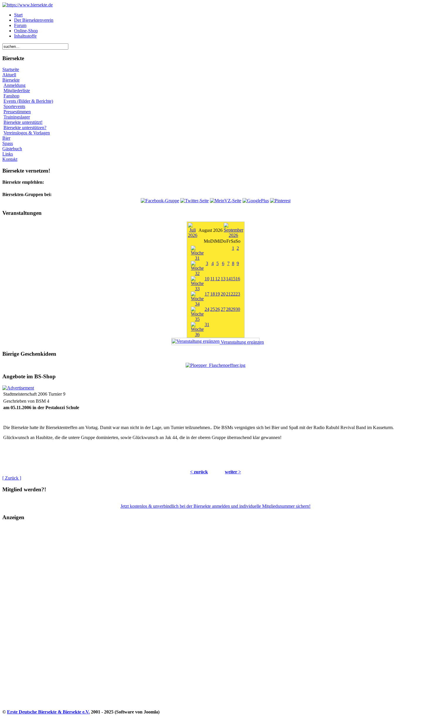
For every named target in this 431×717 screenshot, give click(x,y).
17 (207, 293)
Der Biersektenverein (33, 20)
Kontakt (9, 159)
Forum (20, 25)
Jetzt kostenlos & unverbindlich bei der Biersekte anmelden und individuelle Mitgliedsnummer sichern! (215, 506)
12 (217, 278)
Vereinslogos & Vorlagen (27, 132)
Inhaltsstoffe (25, 35)
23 (237, 293)
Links (7, 153)
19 (217, 293)
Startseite (10, 69)
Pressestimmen (17, 111)
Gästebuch (12, 148)
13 (223, 278)
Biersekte (11, 79)
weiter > (233, 471)
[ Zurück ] (11, 477)
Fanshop (11, 95)
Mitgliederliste (17, 90)
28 (228, 309)
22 (233, 293)
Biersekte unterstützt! (23, 122)
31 (207, 324)
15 (233, 278)
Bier (6, 138)
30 (237, 309)
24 (207, 309)
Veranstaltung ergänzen (239, 342)
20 (223, 293)
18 (212, 293)
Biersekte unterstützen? (25, 127)
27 (223, 309)
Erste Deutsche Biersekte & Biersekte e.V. (48, 711)
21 (228, 293)
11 (212, 278)
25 (212, 309)
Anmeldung (15, 85)
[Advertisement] (26, 620)
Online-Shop (26, 30)
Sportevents (14, 106)
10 (207, 278)
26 (217, 309)
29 (233, 309)
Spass (7, 143)
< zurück (199, 471)
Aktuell (9, 74)
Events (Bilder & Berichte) (28, 101)
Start (18, 14)
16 (237, 278)
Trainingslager (17, 116)
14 (228, 278)
